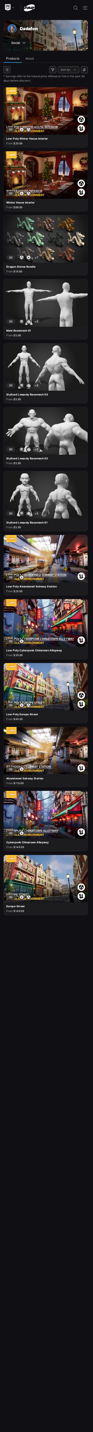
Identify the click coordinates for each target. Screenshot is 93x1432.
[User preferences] (84, 69)
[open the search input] (75, 7)
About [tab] (29, 58)
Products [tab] (12, 58)
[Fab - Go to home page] (29, 7)
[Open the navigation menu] (85, 7)
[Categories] (6, 69)
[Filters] (52, 69)
